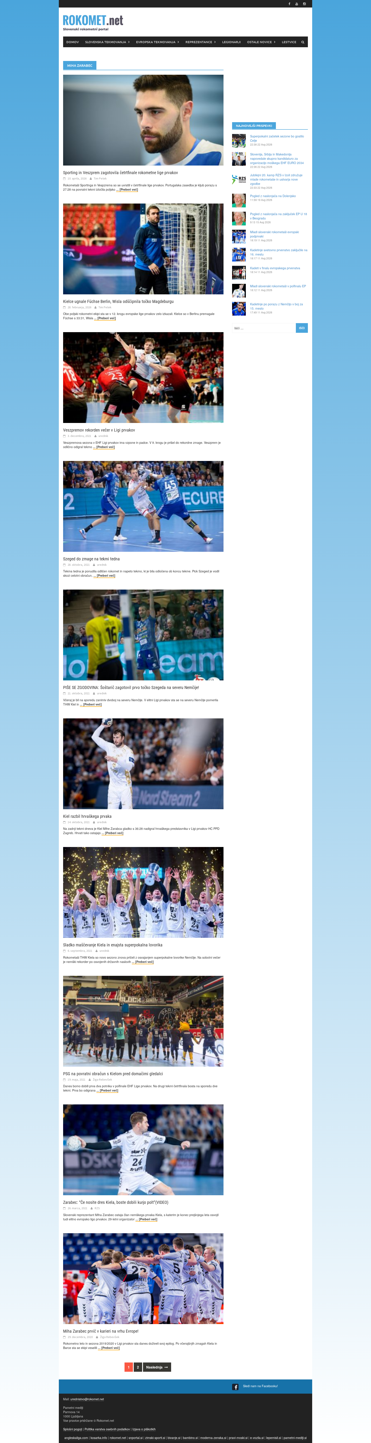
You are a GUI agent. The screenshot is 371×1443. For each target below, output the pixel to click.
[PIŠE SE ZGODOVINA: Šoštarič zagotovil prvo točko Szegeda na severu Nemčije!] (143, 634)
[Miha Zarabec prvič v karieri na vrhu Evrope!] (143, 1278)
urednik (103, 436)
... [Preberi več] (127, 189)
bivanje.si (174, 1437)
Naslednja (154, 1367)
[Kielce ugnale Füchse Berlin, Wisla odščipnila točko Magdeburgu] (143, 248)
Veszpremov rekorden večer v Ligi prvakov (99, 430)
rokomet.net (118, 1437)
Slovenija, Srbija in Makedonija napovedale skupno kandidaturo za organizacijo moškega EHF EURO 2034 (277, 158)
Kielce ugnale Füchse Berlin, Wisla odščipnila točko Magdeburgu (118, 301)
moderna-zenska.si (213, 1437)
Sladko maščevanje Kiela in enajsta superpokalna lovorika (113, 944)
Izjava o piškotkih (144, 1429)
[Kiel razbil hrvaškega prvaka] (143, 763)
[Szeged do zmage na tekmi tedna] (143, 506)
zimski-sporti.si (155, 1437)
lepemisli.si (273, 1437)
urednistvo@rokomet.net (87, 1399)
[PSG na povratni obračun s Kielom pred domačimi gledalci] (143, 1021)
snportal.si (136, 1437)
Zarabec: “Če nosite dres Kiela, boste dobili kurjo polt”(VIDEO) (115, 1202)
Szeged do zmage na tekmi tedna (91, 558)
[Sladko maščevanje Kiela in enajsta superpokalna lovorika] (143, 892)
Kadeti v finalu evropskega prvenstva (275, 268)
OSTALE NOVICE (259, 42)
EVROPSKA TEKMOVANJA (155, 42)
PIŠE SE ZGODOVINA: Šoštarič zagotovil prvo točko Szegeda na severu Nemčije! (131, 687)
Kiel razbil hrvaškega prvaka (87, 816)
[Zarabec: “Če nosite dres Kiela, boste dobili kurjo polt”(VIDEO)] (143, 1149)
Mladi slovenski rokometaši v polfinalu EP (278, 286)
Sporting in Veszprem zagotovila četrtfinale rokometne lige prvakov (120, 172)
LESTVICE (289, 42)
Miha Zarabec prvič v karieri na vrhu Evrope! (100, 1331)
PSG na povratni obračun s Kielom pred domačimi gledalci (113, 1073)
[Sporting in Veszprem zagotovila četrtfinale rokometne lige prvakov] (143, 119)
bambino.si (190, 1437)
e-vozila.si (257, 1437)
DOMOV (72, 42)
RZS (97, 1208)
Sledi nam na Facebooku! (261, 1386)
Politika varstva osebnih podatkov (107, 1429)
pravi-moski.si (238, 1437)
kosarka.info (99, 1437)
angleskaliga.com (76, 1437)
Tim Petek (100, 178)
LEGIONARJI (231, 42)
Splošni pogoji (72, 1429)
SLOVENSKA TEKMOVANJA (105, 42)
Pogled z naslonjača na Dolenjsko (273, 196)
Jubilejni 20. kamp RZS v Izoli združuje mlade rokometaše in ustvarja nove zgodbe (276, 179)
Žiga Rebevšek (102, 1079)
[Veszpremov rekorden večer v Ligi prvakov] (143, 377)
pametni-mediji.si (295, 1437)
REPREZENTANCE (199, 42)
